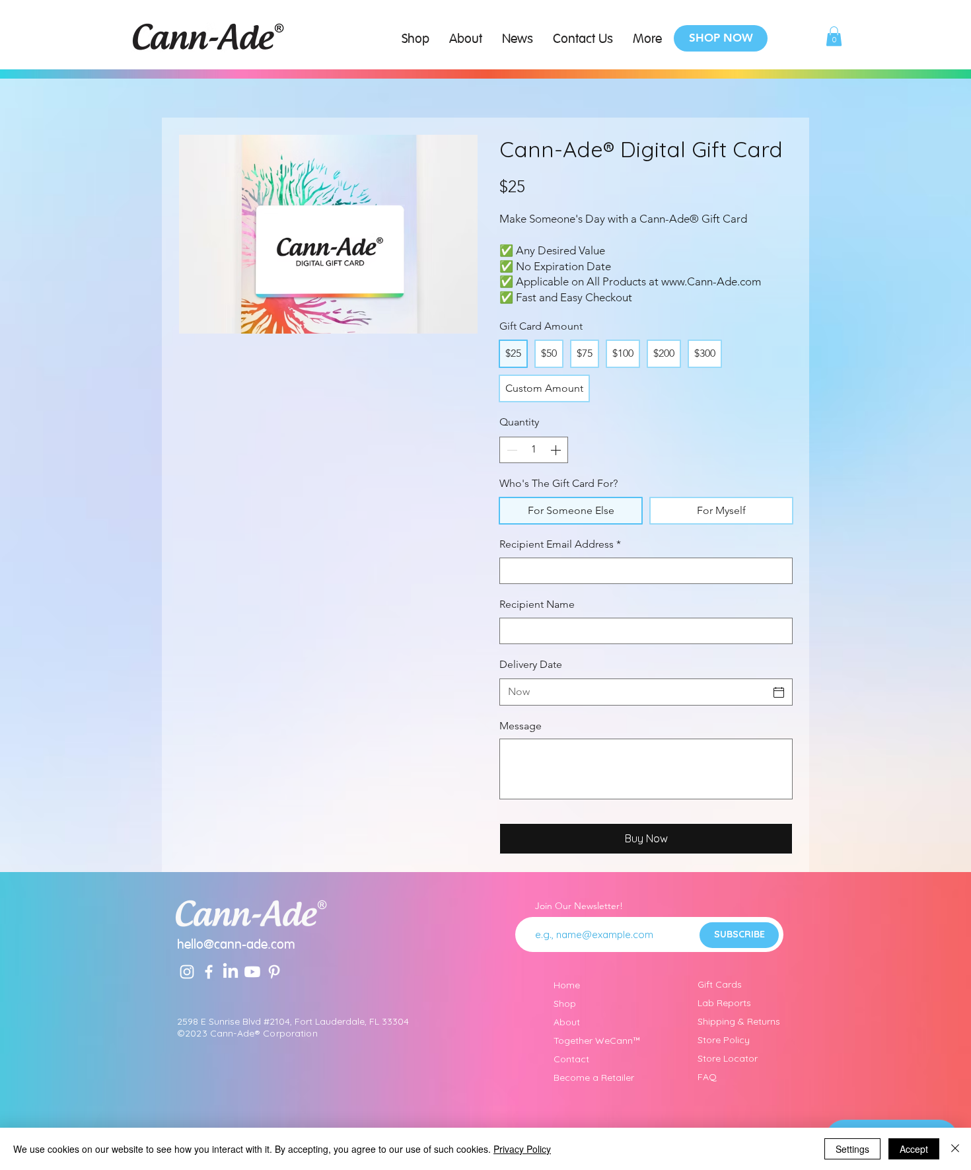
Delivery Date (530, 664)
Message (520, 725)
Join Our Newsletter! (579, 905)
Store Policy (724, 1040)
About (567, 1022)
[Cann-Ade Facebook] (208, 972)
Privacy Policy (522, 1148)
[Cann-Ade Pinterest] (274, 972)
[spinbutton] (534, 449)
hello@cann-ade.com (236, 945)
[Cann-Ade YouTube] (252, 972)
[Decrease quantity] (510, 449)
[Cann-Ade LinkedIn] (230, 972)
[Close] (955, 1148)
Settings (852, 1148)
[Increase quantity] (557, 449)
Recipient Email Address (560, 544)
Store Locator (728, 1058)
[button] (834, 36)
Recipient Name (537, 604)
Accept (914, 1148)
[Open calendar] (779, 692)
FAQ (707, 1077)
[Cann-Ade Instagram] (187, 972)
